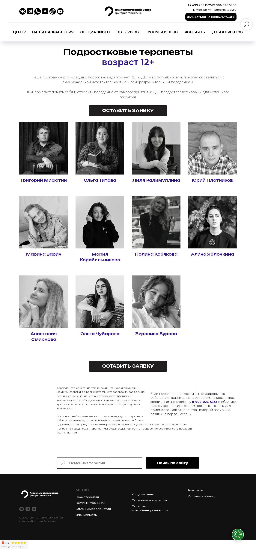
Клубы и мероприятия (93, 508)
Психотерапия (87, 497)
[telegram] (27, 509)
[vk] (21, 509)
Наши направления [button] (53, 32)
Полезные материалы (149, 500)
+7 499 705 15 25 (200, 5)
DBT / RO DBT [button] (129, 32)
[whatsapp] (34, 509)
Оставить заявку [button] (201, 496)
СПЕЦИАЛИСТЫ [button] (95, 32)
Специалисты (86, 514)
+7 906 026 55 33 (224, 5)
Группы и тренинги (90, 502)
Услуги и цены (163, 32)
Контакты (195, 32)
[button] (211, 17)
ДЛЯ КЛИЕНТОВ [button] (227, 32)
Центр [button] (19, 32)
